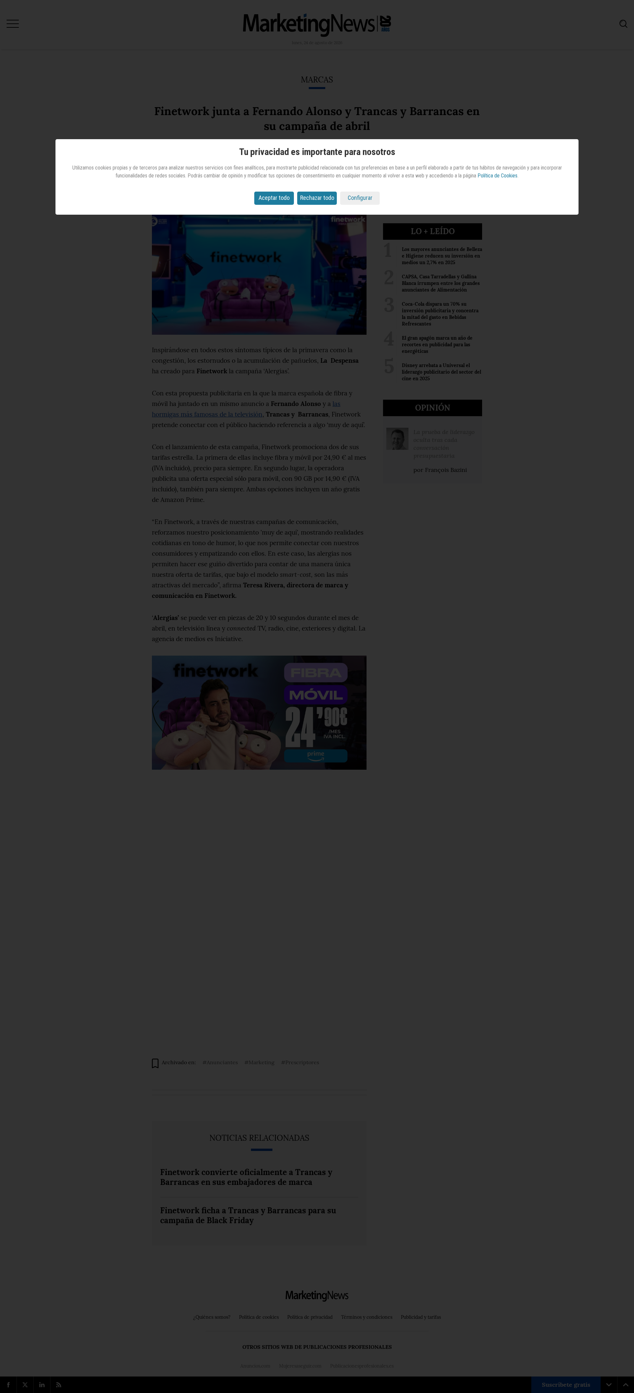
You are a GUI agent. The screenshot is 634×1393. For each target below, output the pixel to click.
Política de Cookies (497, 175)
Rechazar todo (317, 197)
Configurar (360, 197)
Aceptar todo (274, 197)
